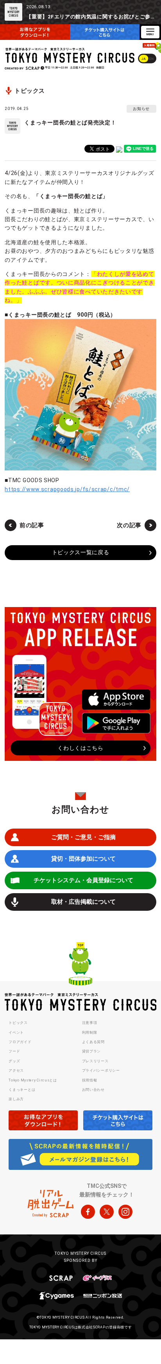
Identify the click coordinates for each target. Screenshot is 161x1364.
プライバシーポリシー (101, 1070)
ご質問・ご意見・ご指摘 (83, 837)
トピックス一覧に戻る (80, 552)
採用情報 (89, 1080)
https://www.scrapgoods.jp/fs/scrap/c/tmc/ (67, 489)
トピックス (18, 1023)
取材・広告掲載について (83, 901)
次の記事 (129, 525)
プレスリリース (95, 1061)
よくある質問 (93, 1042)
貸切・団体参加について (83, 858)
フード (14, 1051)
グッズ (14, 1061)
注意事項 (89, 1023)
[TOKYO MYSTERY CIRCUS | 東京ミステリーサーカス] (70, 55)
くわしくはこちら (80, 748)
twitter (107, 1212)
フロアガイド (20, 1042)
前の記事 (32, 525)
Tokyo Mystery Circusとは (33, 1080)
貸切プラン (91, 1051)
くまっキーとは (22, 1090)
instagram (125, 1212)
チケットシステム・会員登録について (83, 880)
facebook (88, 1212)
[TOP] (80, 964)
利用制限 (89, 1032)
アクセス (16, 1070)
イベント (16, 1032)
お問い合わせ (93, 1090)
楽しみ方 (16, 1099)
